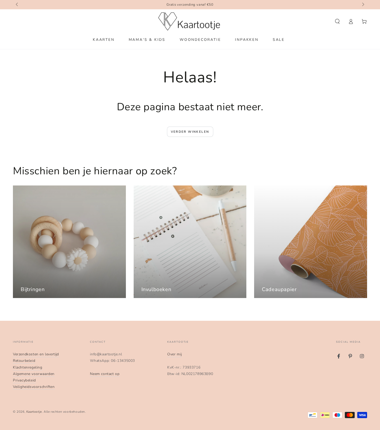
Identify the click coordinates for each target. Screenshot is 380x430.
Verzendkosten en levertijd (36, 354)
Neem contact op (104, 373)
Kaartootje (34, 412)
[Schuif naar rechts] (362, 4)
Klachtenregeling (27, 367)
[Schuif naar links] (17, 4)
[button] (337, 21)
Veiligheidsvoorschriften (34, 386)
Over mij (174, 354)
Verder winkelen (190, 132)
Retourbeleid (24, 360)
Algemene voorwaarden (34, 373)
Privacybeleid (24, 380)
